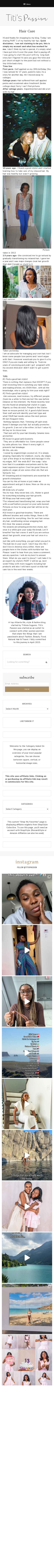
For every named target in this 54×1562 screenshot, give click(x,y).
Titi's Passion (27, 16)
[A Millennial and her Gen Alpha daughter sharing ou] (27, 1206)
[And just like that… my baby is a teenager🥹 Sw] (27, 1360)
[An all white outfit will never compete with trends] (27, 1104)
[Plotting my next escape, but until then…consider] (27, 1309)
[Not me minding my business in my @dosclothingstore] (27, 950)
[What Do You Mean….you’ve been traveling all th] (27, 899)
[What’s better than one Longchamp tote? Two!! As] (27, 1001)
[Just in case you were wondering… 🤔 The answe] (27, 1257)
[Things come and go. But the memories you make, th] (27, 1155)
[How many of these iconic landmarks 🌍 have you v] (27, 1052)
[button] (27, 3)
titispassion (31, 867)
